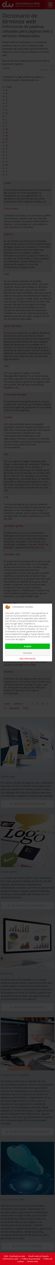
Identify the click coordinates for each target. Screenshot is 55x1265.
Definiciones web (10, 1258)
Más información (28, 658)
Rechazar (27, 653)
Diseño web (32, 1261)
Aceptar (27, 646)
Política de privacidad (31, 1258)
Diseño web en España (38, 1256)
